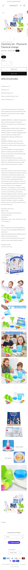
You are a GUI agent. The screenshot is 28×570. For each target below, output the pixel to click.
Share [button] (4, 522)
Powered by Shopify (15, 564)
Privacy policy (23, 564)
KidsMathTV (7, 564)
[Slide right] (17, 39)
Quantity (3, 60)
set (3, 57)
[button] (3, 5)
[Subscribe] (21, 537)
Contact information (14, 566)
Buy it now (14, 73)
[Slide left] (10, 39)
